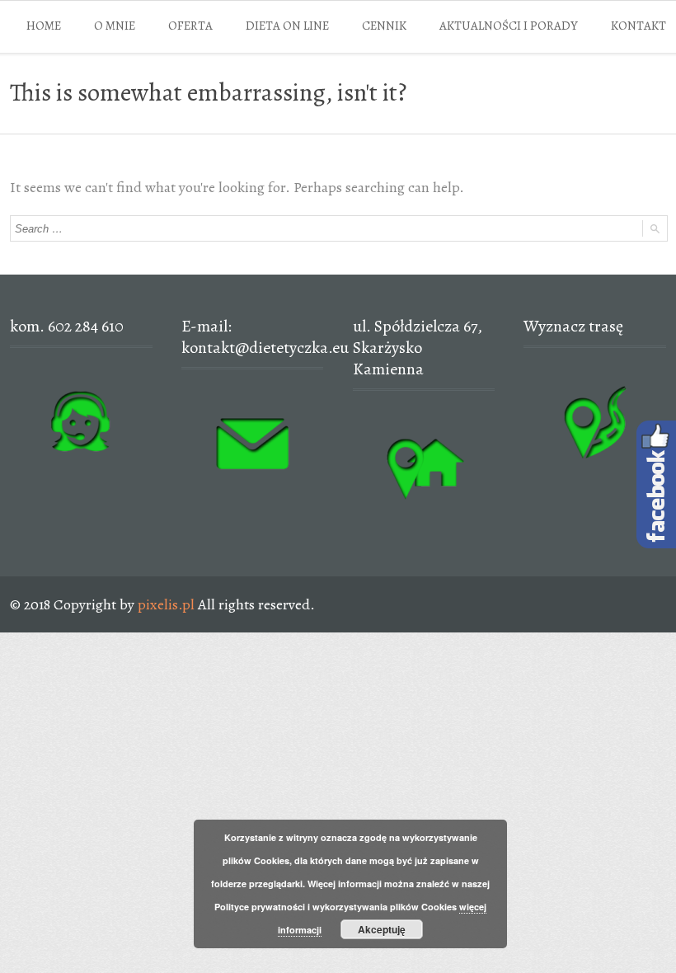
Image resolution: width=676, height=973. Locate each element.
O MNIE (114, 25)
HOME (43, 25)
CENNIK (384, 25)
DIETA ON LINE (287, 25)
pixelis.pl (166, 604)
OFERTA (190, 25)
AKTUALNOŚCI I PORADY (508, 25)
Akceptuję (382, 929)
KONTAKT (638, 25)
